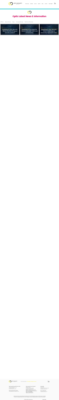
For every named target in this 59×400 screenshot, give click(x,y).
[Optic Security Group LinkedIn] (55, 3)
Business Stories (8, 21)
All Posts (2, 21)
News (13, 21)
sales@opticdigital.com (43, 391)
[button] (27, 4)
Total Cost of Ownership (29, 21)
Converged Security (19, 21)
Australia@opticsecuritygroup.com (14, 391)
